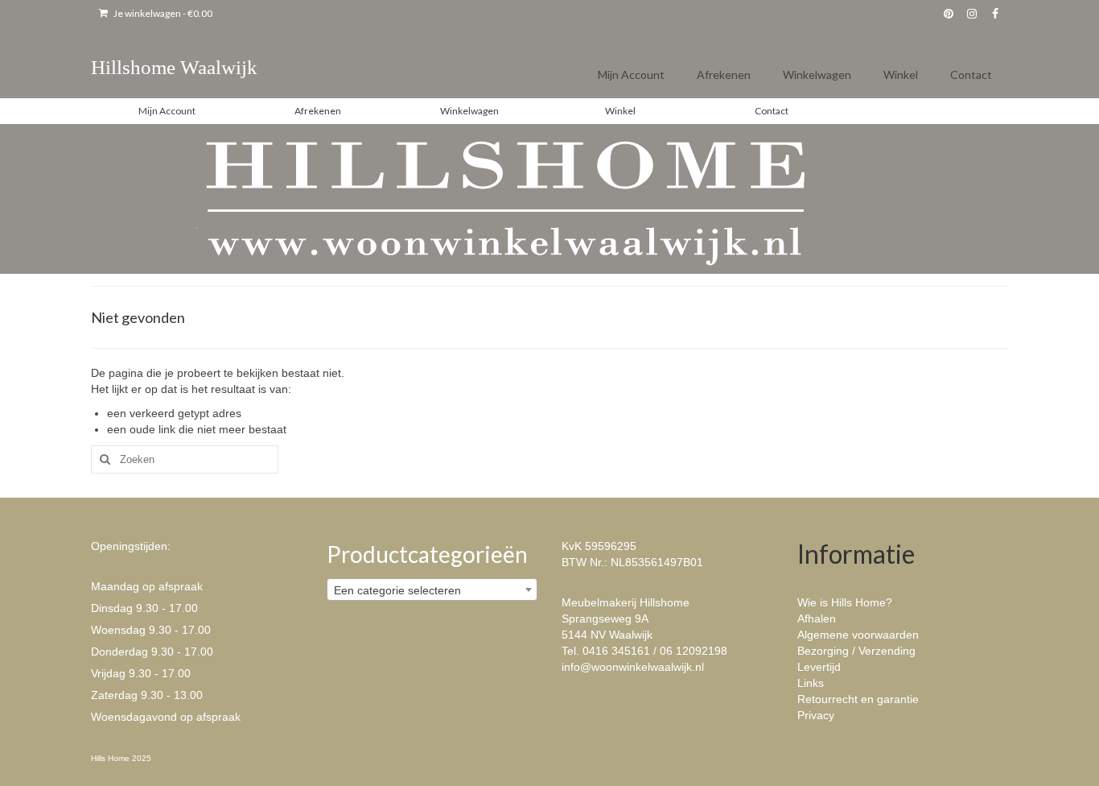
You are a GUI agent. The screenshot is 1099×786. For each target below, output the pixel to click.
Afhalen (816, 618)
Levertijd (819, 666)
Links (810, 682)
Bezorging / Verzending (856, 650)
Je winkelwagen (162, 13)
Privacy (815, 715)
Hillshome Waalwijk (174, 67)
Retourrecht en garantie (858, 699)
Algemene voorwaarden (858, 634)
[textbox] (432, 590)
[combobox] (432, 589)
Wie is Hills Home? (844, 602)
